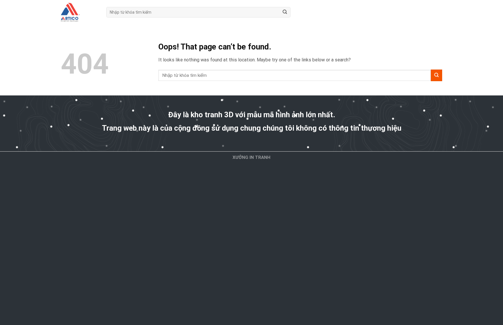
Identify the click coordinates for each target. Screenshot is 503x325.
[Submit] (285, 12)
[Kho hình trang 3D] (79, 12)
